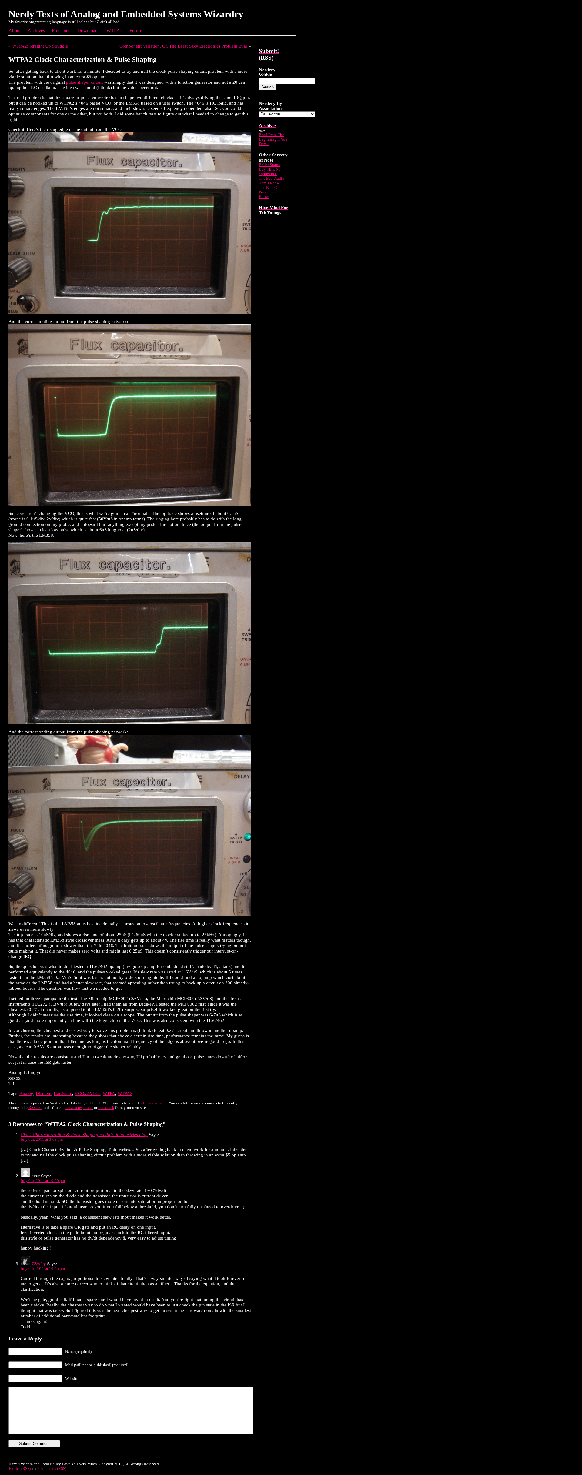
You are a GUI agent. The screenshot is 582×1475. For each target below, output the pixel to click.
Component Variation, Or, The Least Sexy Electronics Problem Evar (183, 45)
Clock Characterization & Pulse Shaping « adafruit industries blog (84, 1134)
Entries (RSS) (20, 1469)
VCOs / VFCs (87, 1093)
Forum (135, 30)
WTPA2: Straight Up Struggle (40, 45)
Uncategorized (155, 1103)
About (14, 30)
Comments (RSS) (52, 1469)
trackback (106, 1108)
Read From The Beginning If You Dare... (273, 139)
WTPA (109, 1093)
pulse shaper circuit (84, 82)
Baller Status (269, 165)
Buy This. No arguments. (270, 171)
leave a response (78, 1108)
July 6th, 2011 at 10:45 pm (43, 1268)
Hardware (63, 1093)
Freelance (61, 30)
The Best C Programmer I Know (270, 192)
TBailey (39, 1263)
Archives (36, 30)
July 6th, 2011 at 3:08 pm (42, 1139)
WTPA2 (114, 30)
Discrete (43, 1093)
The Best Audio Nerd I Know (271, 180)
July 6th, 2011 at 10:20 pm (43, 1181)
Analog (26, 1093)
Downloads (88, 30)
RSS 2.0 (35, 1108)
